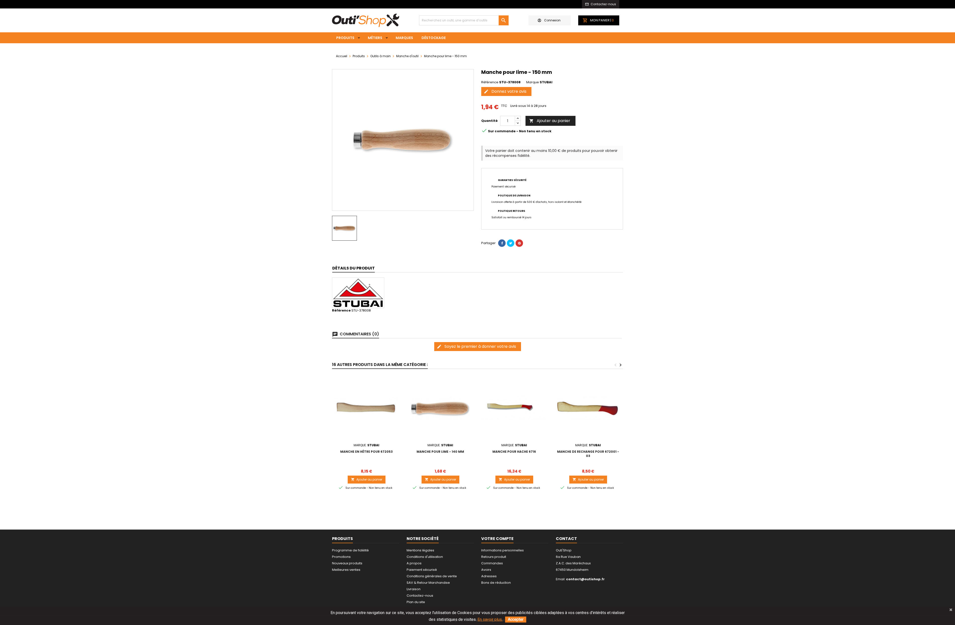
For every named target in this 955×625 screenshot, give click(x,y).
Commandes (492, 563)
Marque (532, 82)
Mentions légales (420, 550)
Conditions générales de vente (432, 576)
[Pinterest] (519, 243)
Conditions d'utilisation (425, 556)
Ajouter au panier (549, 121)
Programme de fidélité (350, 550)
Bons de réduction (496, 582)
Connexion (552, 20)
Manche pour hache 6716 (514, 451)
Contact (566, 538)
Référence (489, 82)
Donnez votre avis (505, 91)
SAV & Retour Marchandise (428, 582)
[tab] (353, 268)
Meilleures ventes (346, 569)
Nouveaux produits (347, 563)
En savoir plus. (490, 619)
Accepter (516, 619)
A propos (414, 563)
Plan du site (416, 602)
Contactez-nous (420, 595)
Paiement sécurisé (422, 569)
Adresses (489, 576)
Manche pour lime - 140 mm (440, 451)
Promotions (341, 556)
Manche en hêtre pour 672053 (366, 451)
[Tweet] (510, 243)
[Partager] (502, 243)
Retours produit (493, 556)
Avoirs (486, 569)
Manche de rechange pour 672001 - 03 (588, 453)
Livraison (414, 589)
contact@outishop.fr (585, 579)
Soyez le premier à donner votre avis (476, 346)
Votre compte (497, 538)
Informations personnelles (502, 550)
